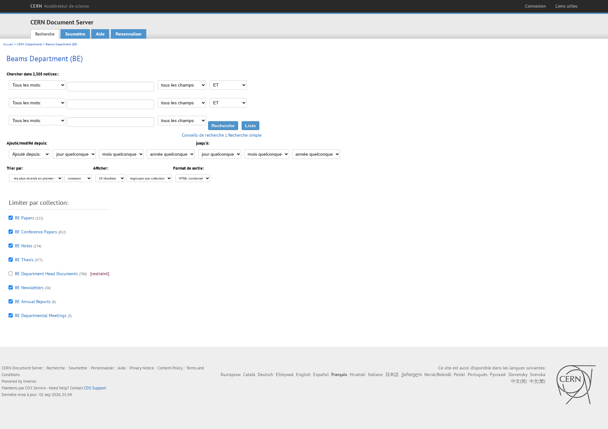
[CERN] (575, 385)
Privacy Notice (142, 368)
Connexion (535, 6)
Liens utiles (566, 6)
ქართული (411, 374)
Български (231, 374)
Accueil (8, 44)
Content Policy (170, 368)
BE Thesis (24, 260)
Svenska (537, 374)
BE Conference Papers (36, 232)
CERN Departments (29, 44)
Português (477, 374)
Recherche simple (245, 135)
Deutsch (265, 374)
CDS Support (95, 388)
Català (249, 374)
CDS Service (35, 388)
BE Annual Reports (33, 301)
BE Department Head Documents (46, 273)
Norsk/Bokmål (437, 374)
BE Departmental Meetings (40, 315)
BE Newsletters (29, 287)
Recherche (44, 34)
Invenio (29, 381)
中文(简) (519, 381)
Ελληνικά (285, 374)
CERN (59, 6)
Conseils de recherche (203, 135)
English (303, 374)
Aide (100, 34)
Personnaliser (129, 34)
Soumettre (75, 34)
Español (321, 374)
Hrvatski (357, 374)
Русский (498, 374)
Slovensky (517, 374)
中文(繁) (537, 381)
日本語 (392, 374)
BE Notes (23, 246)
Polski (459, 374)
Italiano (375, 374)
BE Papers (24, 218)
